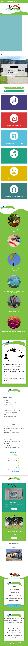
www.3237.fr (6, 418)
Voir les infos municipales (14, 87)
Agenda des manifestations (13, 90)
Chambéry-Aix (12, 378)
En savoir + (13, 509)
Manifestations (14, 66)
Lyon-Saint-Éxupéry (14, 376)
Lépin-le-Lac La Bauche (10, 367)
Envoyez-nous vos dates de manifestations (14, 71)
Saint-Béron (19, 367)
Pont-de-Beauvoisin (19, 364)
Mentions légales (16, 642)
